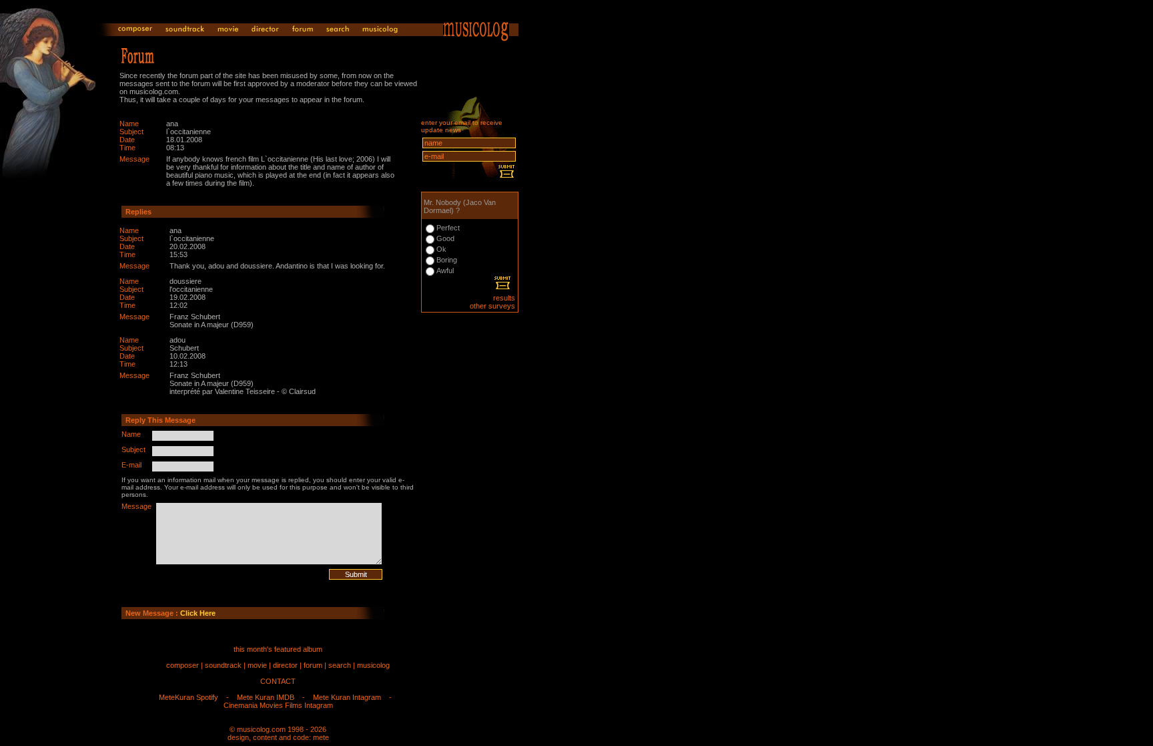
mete (321, 737)
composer (182, 665)
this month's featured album (278, 649)
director (285, 665)
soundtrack (223, 665)
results (504, 298)
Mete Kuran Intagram (347, 697)
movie (257, 665)
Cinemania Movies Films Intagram (278, 705)
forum (313, 665)
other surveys (492, 306)
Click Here (198, 613)
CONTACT (278, 681)
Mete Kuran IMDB (265, 697)
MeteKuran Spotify (188, 697)
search (339, 665)
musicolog (373, 665)
